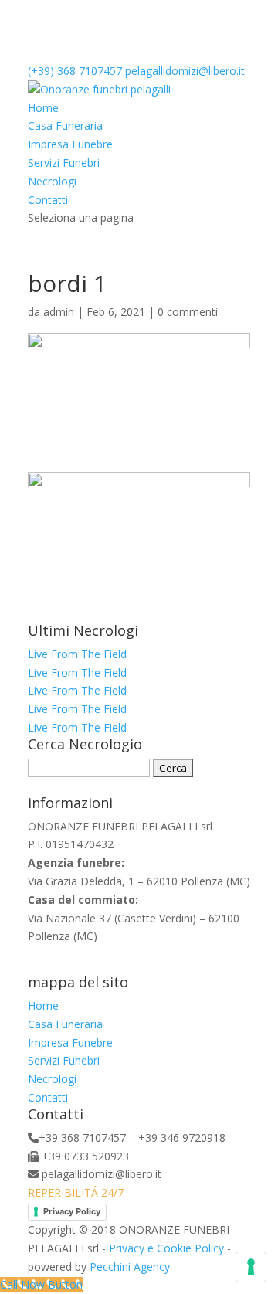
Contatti (48, 199)
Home (43, 107)
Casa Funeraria (65, 125)
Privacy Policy (71, 1211)
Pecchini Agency (130, 1266)
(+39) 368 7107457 (75, 70)
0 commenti (188, 311)
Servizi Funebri (64, 162)
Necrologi (52, 181)
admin (58, 311)
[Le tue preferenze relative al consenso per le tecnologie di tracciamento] (251, 1267)
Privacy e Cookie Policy (166, 1248)
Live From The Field (77, 654)
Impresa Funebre (70, 144)
